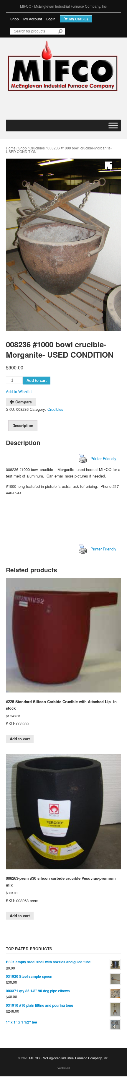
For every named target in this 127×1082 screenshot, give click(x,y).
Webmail (63, 1067)
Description (22, 425)
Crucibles (37, 147)
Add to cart (37, 380)
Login (50, 18)
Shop (14, 18)
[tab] (22, 425)
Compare (23, 402)
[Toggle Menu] (113, 125)
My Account (32, 18)
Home (11, 147)
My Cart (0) (78, 19)
